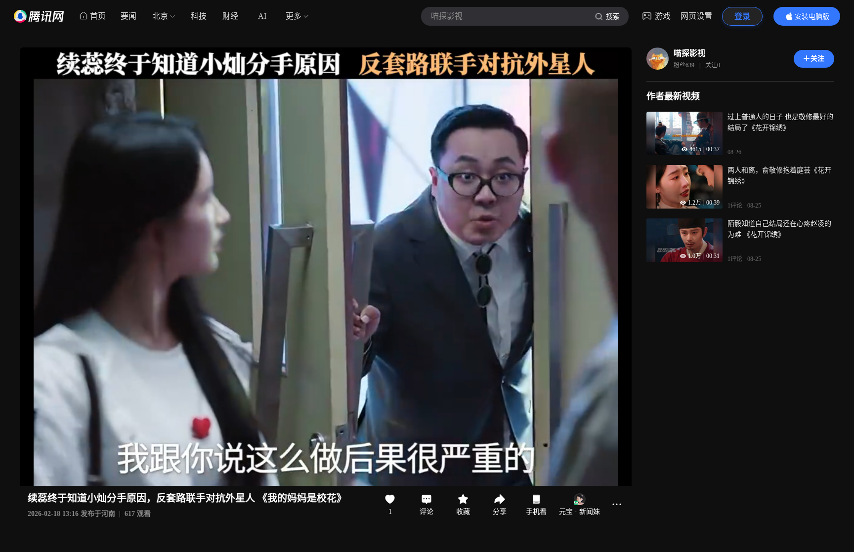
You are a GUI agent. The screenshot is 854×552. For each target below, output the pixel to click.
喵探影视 (689, 53)
